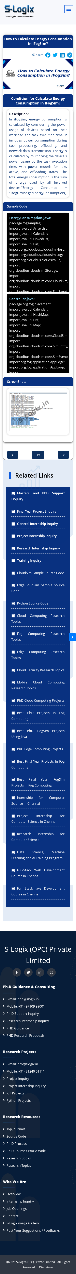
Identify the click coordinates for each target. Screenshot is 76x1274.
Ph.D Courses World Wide (26, 1151)
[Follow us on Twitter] (28, 972)
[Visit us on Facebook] (17, 972)
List (38, 455)
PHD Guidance (17, 1028)
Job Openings (16, 1208)
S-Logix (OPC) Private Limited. (36, 1262)
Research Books (18, 1158)
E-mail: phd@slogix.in (22, 999)
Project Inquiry (17, 1078)
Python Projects (18, 1100)
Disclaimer (45, 1267)
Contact (12, 1216)
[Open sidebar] (72, 637)
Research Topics (18, 1165)
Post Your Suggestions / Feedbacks (33, 1230)
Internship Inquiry (20, 1201)
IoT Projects (15, 1093)
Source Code (16, 1136)
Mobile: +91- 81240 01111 (25, 1071)
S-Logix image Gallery (22, 1223)
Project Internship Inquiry (26, 1086)
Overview (13, 1194)
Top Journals (15, 1129)
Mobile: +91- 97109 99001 (25, 1006)
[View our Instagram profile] (51, 972)
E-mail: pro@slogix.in (22, 1064)
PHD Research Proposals (25, 1035)
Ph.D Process (16, 1143)
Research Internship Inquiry (27, 1021)
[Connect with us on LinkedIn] (40, 972)
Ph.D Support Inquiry (22, 1013)
